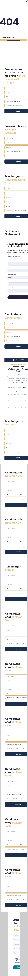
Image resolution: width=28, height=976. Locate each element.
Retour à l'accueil (13, 40)
